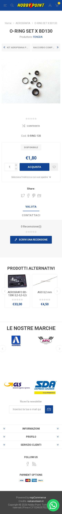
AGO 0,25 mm (20, 292)
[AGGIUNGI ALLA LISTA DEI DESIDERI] (54, 167)
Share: (31, 188)
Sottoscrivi (49, 409)
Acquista (34, 166)
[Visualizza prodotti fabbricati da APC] (16, 340)
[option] (20, 291)
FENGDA (38, 36)
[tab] (31, 207)
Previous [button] (4, 291)
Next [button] (57, 291)
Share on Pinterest (34, 195)
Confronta (33, 126)
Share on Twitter (23, 195)
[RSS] (34, 464)
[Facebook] (27, 464)
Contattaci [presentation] (31, 215)
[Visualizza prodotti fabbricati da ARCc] (46, 340)
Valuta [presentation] (31, 206)
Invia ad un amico (39, 195)
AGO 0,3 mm (48, 292)
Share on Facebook (28, 195)
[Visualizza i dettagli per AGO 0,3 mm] (47, 281)
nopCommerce (38, 497)
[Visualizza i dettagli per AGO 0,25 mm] (20, 281)
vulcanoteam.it (35, 501)
